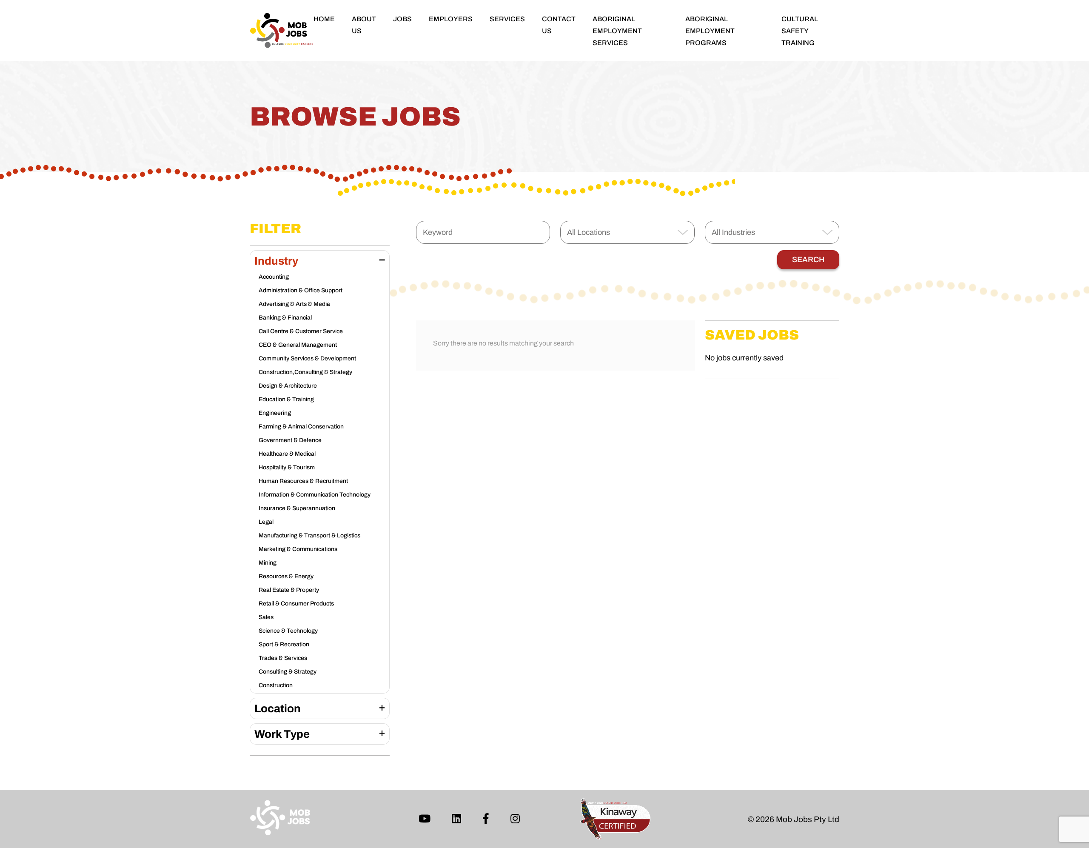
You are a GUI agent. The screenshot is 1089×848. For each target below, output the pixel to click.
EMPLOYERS (451, 19)
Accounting (274, 277)
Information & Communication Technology (315, 494)
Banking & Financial (285, 317)
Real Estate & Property (289, 590)
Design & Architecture (288, 386)
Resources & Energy (286, 576)
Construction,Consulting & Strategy (305, 372)
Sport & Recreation (284, 644)
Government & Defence (290, 440)
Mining (268, 563)
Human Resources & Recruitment (303, 481)
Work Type (282, 734)
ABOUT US (364, 24)
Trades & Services (283, 658)
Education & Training (286, 399)
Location (277, 708)
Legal (266, 522)
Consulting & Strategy (287, 671)
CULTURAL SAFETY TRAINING (799, 30)
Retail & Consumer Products (296, 603)
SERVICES (507, 19)
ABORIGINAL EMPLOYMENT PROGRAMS (710, 30)
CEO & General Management (298, 345)
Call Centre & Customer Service (301, 331)
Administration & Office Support (300, 290)
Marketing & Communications (298, 549)
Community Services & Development (307, 358)
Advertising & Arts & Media (294, 304)
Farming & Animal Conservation (301, 426)
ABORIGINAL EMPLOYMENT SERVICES (617, 30)
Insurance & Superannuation (297, 508)
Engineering (275, 413)
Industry (276, 261)
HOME (324, 19)
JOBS (402, 19)
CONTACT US (559, 24)
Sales (266, 617)
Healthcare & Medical (287, 454)
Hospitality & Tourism (287, 467)
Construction (276, 685)
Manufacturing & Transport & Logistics (309, 535)
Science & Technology (288, 631)
